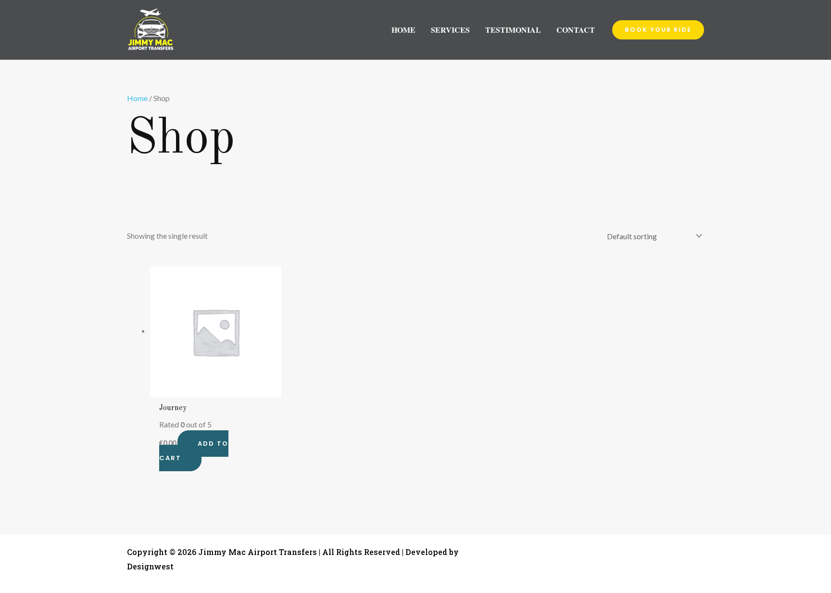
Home (137, 98)
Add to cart (193, 451)
